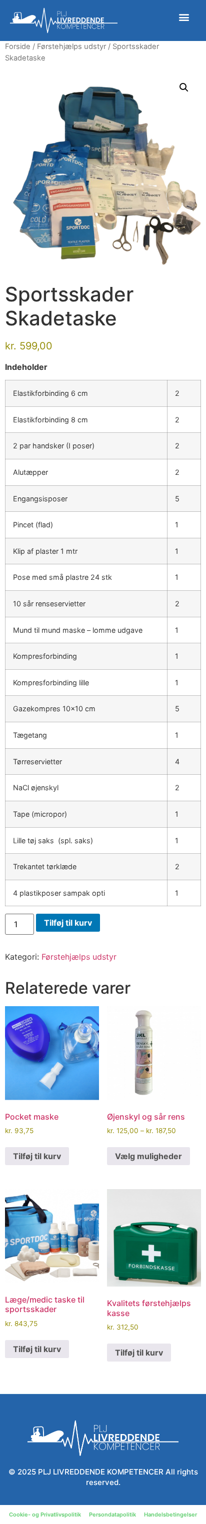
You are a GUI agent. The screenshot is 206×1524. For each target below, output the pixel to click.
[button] (184, 16)
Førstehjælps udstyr (71, 46)
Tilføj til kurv (68, 923)
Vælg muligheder (148, 1156)
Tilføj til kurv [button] (37, 1156)
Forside (17, 46)
